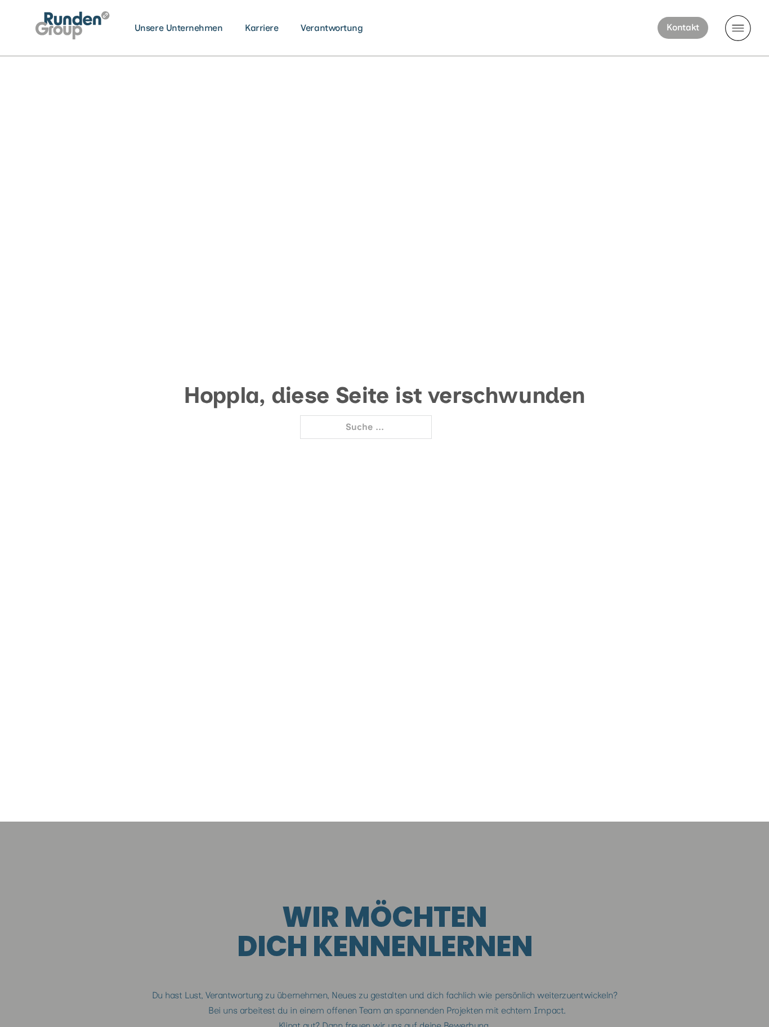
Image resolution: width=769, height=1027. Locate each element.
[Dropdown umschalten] (738, 28)
